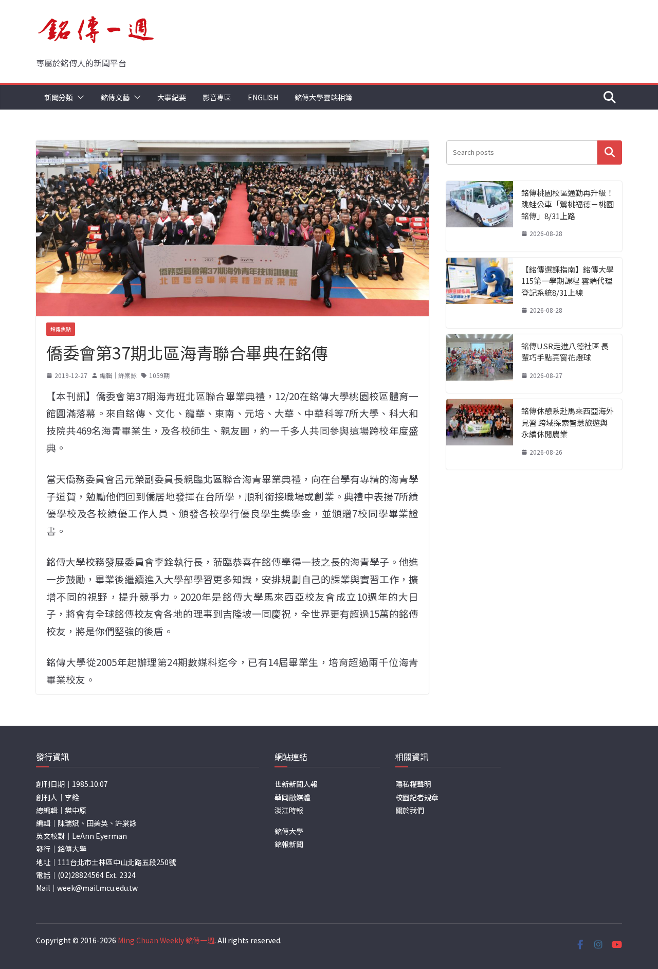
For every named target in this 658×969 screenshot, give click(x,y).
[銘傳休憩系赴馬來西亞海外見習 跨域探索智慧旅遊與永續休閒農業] (479, 434)
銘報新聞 (289, 844)
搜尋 (609, 152)
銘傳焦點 (60, 329)
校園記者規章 (416, 797)
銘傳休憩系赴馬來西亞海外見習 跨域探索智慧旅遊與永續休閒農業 (567, 422)
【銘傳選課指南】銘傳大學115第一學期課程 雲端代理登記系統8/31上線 (567, 281)
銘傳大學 (289, 831)
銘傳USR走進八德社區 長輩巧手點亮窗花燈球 (565, 351)
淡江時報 (289, 810)
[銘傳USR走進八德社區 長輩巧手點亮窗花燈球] (479, 363)
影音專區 (217, 97)
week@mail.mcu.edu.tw (97, 888)
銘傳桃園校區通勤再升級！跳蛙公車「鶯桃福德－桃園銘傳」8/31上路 (567, 204)
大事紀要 (171, 97)
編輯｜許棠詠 (118, 375)
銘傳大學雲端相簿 (323, 97)
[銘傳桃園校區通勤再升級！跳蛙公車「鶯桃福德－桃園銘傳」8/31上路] (479, 216)
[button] (78, 97)
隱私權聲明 (413, 784)
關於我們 (409, 810)
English (263, 97)
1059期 (159, 375)
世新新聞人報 (296, 784)
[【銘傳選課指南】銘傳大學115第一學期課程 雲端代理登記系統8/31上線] (479, 293)
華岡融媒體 (292, 797)
